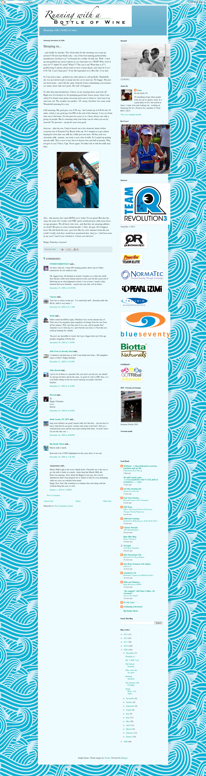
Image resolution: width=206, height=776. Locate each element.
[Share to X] (72, 249)
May (128, 721)
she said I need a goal (132, 477)
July (128, 713)
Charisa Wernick (130, 527)
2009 (126, 649)
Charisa (53, 296)
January (129, 736)
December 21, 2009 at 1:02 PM (62, 361)
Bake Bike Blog (129, 536)
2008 (126, 741)
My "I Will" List (132, 660)
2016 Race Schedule (131, 548)
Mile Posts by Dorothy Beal (61, 351)
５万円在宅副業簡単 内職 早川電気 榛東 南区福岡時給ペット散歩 (140, 480)
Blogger (124, 757)
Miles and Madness (131, 582)
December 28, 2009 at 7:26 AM (62, 456)
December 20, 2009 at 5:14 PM (62, 342)
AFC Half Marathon (131, 530)
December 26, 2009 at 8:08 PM (62, 435)
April (128, 725)
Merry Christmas (129, 539)
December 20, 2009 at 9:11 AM (62, 307)
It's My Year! (129, 602)
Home (78, 501)
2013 (126, 634)
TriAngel (127, 545)
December (130, 653)
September (130, 706)
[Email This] (66, 249)
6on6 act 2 (127, 566)
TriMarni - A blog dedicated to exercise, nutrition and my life (140, 467)
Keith (52, 315)
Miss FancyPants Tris (132, 554)
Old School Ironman (129, 665)
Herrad (53, 394)
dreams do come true (131, 491)
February (130, 732)
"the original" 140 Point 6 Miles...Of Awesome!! (139, 592)
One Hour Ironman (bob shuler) (137, 563)
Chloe (139, 90)
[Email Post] (62, 249)
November (130, 698)
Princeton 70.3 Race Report (133, 557)
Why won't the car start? (131, 671)
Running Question (130, 677)
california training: (131, 518)
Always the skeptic (130, 595)
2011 (126, 642)
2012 (126, 638)
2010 (126, 645)
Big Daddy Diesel (57, 443)
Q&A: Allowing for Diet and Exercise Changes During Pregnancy (137, 510)
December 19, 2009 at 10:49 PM (62, 288)
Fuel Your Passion (131, 497)
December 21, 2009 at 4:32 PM (62, 386)
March (129, 729)
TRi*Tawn (127, 506)
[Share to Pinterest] (77, 249)
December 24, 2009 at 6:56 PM (62, 410)
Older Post (107, 501)
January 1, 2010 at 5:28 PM (60, 489)
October (129, 702)
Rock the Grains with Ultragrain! (136, 500)
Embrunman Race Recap (132, 470)
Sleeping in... (130, 656)
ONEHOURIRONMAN (60, 263)
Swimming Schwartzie (132, 606)
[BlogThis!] (69, 249)
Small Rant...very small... (130, 691)
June (128, 717)
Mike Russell (55, 370)
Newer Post (48, 501)
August (129, 709)
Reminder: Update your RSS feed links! (138, 575)
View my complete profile (131, 114)
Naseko (107, 757)
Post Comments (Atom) (63, 505)
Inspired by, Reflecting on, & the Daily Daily (140, 521)
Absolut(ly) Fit (129, 572)
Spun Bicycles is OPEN (132, 584)
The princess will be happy (132, 683)
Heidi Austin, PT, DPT (59, 419)
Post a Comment (53, 495)
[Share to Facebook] (74, 249)
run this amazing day (132, 488)
